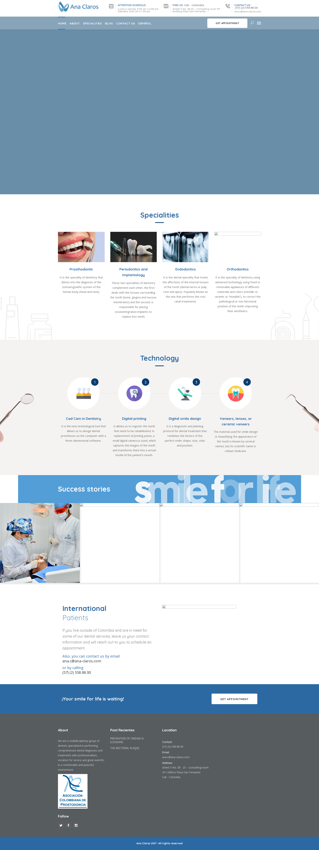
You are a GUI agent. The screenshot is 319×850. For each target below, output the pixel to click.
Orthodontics (238, 269)
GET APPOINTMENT (227, 23)
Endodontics (185, 269)
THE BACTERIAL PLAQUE (124, 748)
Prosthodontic (81, 269)
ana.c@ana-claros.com (175, 757)
